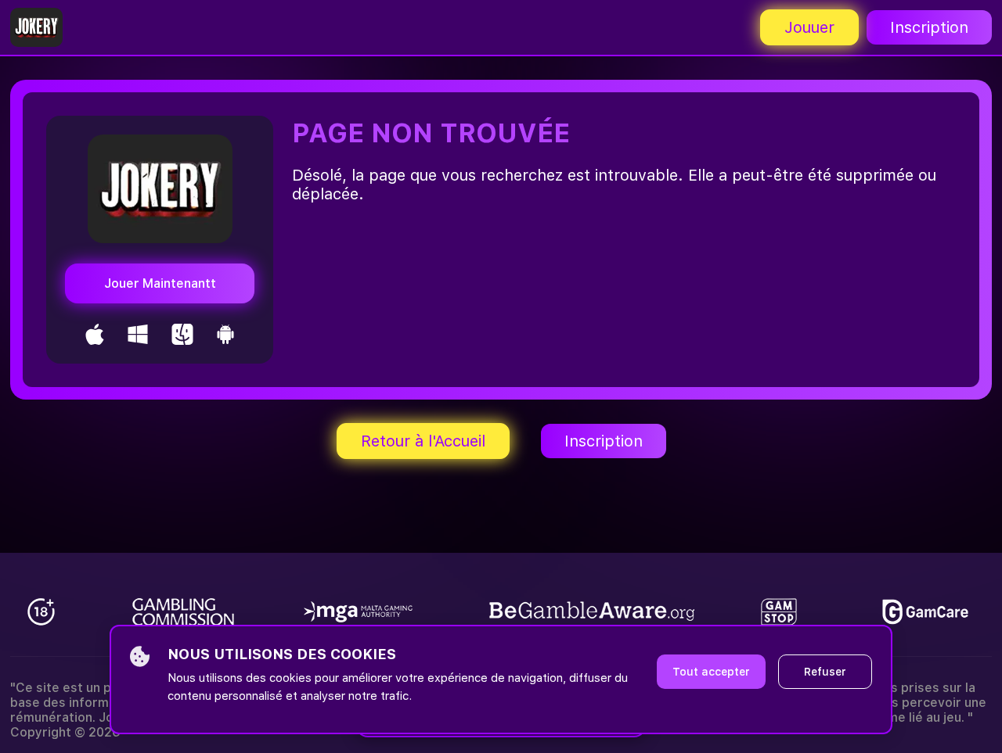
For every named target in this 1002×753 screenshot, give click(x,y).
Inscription (929, 27)
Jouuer (809, 27)
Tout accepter (711, 671)
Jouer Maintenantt (160, 283)
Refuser (825, 671)
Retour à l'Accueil (423, 441)
